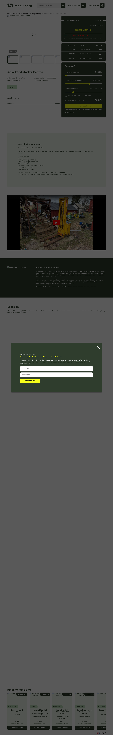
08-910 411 (77, 362)
